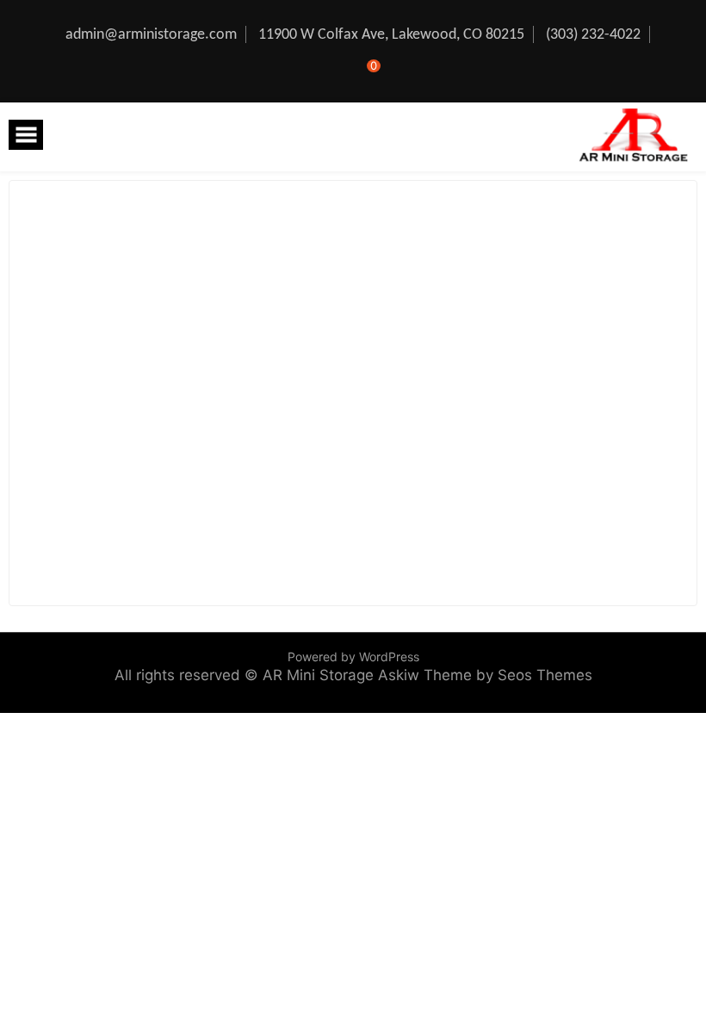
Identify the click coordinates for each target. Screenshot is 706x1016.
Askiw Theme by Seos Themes (485, 675)
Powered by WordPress (353, 656)
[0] (362, 76)
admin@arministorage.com (151, 35)
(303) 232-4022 (593, 35)
